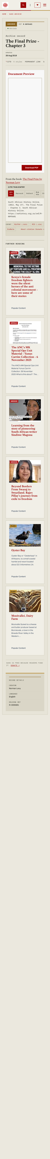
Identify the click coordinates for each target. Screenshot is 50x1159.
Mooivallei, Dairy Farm (22, 617)
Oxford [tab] (29, 193)
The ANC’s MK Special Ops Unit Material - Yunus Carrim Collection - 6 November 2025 (24, 354)
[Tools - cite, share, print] (30, 5)
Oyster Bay (18, 550)
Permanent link (32, 62)
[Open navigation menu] (45, 5)
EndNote (10, 229)
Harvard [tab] (19, 193)
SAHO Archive (15, 14)
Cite (14, 62)
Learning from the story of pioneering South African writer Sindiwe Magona (24, 430)
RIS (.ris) (37, 224)
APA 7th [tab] (10, 193)
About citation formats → (32, 229)
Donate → (15, 665)
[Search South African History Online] (23, 5)
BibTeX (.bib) (21, 224)
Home (4, 14)
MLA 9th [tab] (37, 193)
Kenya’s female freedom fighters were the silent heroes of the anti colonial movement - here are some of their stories (24, 287)
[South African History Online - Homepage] (5, 5)
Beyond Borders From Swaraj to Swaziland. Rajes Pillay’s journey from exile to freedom (24, 493)
